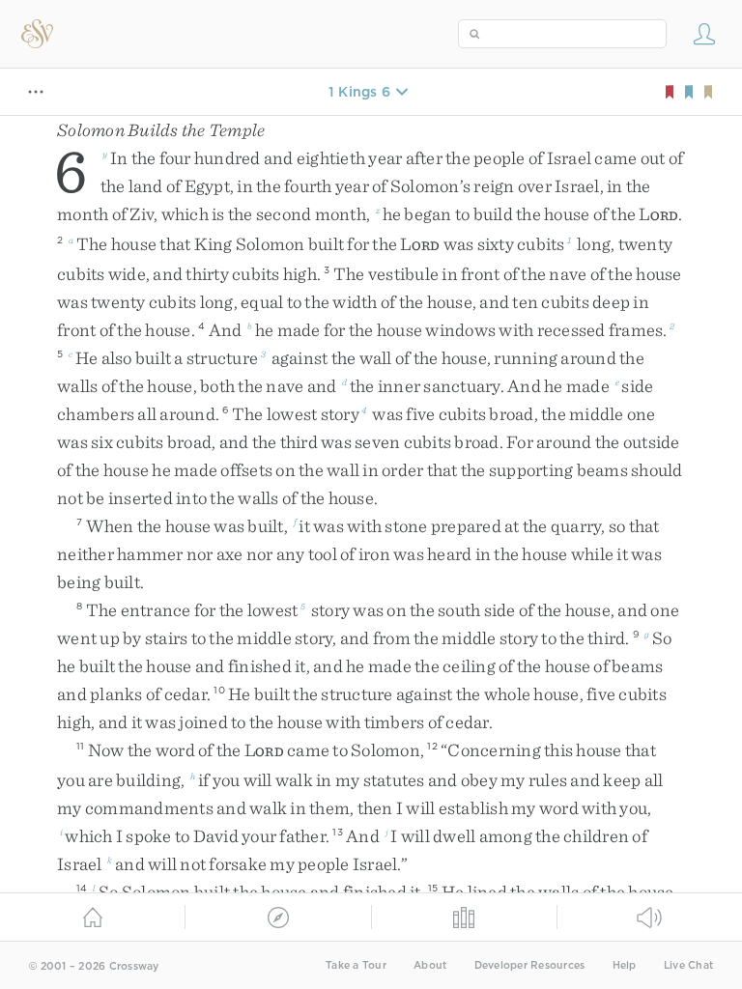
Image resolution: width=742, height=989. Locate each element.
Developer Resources (529, 965)
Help (625, 965)
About (430, 965)
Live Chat (688, 965)
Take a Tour (356, 965)
